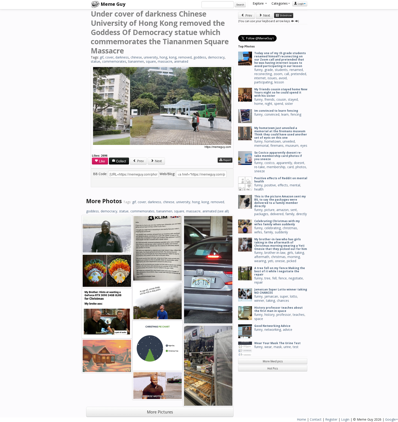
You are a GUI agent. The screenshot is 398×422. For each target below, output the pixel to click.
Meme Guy (112, 4)
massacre (165, 61)
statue (95, 61)
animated (181, 61)
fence (282, 278)
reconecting (263, 74)
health (258, 189)
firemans (277, 145)
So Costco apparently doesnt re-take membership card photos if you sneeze (278, 156)
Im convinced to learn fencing (276, 111)
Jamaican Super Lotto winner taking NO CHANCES (280, 291)
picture (269, 210)
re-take (259, 167)
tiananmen (136, 61)
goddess (199, 57)
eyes (303, 145)
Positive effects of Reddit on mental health (280, 179)
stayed (293, 99)
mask (278, 347)
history (269, 314)
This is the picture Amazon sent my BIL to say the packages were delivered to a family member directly (280, 201)
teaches (298, 314)
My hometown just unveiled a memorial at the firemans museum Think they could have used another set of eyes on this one (280, 133)
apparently (284, 163)
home (258, 103)
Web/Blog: (167, 174)
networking (272, 329)
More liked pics (273, 361)
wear (268, 347)
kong (172, 57)
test (295, 347)
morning (293, 257)
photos (301, 167)
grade (268, 69)
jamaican (271, 296)
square (151, 61)
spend (278, 103)
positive (270, 185)
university (151, 57)
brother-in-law (274, 252)
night (268, 103)
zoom (278, 74)
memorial (261, 145)
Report (226, 160)
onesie (280, 261)
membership (276, 167)
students (281, 69)
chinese (136, 57)
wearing (260, 261)
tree (267, 278)
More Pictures (160, 412)
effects (283, 185)
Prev (140, 161)
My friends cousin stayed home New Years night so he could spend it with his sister (280, 92)
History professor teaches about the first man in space (278, 309)
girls (290, 252)
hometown (272, 141)
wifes (258, 232)
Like (101, 161)
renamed (296, 69)
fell (274, 278)
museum (291, 145)
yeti (270, 261)
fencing (295, 114)
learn (285, 114)
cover (109, 57)
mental (295, 185)
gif (101, 57)
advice (287, 329)
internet (260, 78)
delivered (277, 214)
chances (283, 300)
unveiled (289, 141)
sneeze (259, 171)
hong (163, 57)
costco (269, 163)
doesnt (299, 163)
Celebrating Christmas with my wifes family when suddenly (277, 222)
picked (291, 261)
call (286, 74)
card (290, 167)
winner (259, 300)
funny (258, 69)
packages (261, 214)
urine (287, 347)
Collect (120, 161)
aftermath (261, 257)
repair (258, 282)
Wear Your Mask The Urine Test (277, 343)
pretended (298, 74)
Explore (259, 3)
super (284, 296)
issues (272, 78)
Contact (316, 419)
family (289, 214)
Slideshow (285, 15)
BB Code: (100, 174)
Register (331, 419)
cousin (281, 99)
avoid (283, 78)
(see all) (223, 211)
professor (283, 314)
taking (299, 252)
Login (300, 3)
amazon (282, 210)
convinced (271, 114)
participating (263, 82)
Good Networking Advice (272, 326)
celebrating (272, 228)
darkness (122, 57)
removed (185, 57)
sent (293, 210)
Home (301, 419)
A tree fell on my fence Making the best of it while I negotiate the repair (279, 271)
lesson (279, 82)
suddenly (281, 232)
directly (301, 214)
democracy (216, 57)
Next (158, 161)
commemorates (114, 61)
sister (289, 103)
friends (269, 99)
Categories (280, 3)
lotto (293, 296)
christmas (290, 228)
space (258, 318)
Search (240, 4)
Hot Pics (272, 368)
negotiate (296, 278)
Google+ (391, 419)
